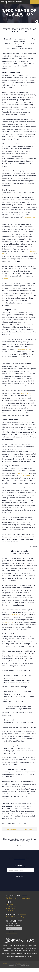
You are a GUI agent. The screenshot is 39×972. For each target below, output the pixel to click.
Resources (10, 904)
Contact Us (10, 910)
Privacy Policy (11, 908)
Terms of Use (11, 906)
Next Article (29, 829)
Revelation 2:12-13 (21, 473)
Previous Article (11, 829)
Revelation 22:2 (15, 615)
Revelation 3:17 (27, 475)
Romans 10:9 (26, 393)
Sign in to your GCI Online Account (18, 898)
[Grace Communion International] (13, 2)
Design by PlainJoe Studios (19, 965)
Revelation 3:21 (8, 278)
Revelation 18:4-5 (23, 349)
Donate (20, 845)
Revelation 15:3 (8, 622)
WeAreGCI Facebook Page (15, 917)
